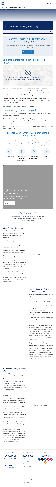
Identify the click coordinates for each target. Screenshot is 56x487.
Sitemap (45, 452)
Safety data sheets (28, 476)
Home (2, 7)
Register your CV (27, 52)
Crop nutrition (28, 466)
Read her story (9, 203)
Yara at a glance (28, 459)
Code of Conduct (10, 452)
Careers (28, 461)
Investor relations (28, 464)
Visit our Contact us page (10, 467)
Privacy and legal (28, 479)
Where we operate (28, 452)
